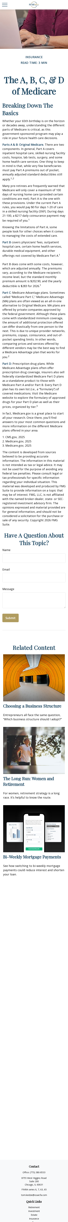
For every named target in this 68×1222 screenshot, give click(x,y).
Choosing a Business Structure (32, 706)
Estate (34, 1214)
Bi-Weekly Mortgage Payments (32, 856)
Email (6, 569)
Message (8, 589)
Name (6, 550)
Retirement (34, 1207)
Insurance (34, 1218)
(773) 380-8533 (37, 1172)
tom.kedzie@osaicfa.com (34, 1194)
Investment (34, 1211)
